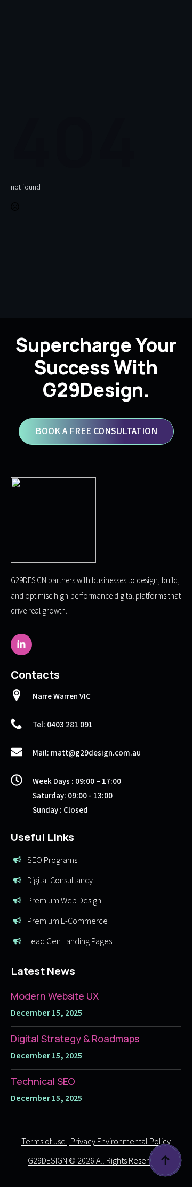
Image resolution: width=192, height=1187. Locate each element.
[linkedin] (21, 644)
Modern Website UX (55, 995)
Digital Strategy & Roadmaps (75, 1038)
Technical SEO (43, 1081)
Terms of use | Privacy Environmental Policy (96, 1141)
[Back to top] (165, 1160)
